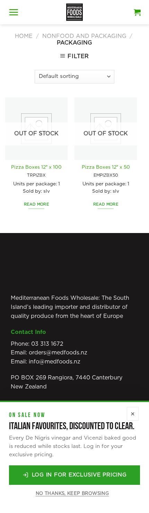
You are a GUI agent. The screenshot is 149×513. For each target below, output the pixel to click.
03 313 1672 (47, 344)
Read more (36, 204)
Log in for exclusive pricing (79, 475)
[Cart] (137, 12)
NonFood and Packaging (84, 36)
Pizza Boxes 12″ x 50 (106, 167)
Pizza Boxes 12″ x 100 (36, 167)
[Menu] (13, 12)
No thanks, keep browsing (72, 493)
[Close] (133, 413)
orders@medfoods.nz (58, 352)
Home (24, 36)
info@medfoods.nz (54, 361)
